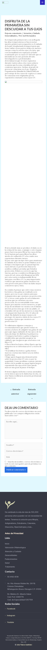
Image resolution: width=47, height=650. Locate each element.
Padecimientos (11, 559)
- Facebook (10, 609)
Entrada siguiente (31, 390)
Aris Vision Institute (24, 645)
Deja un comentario (13, 33)
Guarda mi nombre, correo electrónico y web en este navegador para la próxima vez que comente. (23, 464)
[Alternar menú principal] (42, 2)
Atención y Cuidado (32, 33)
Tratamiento (10, 567)
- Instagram (10, 615)
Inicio (7, 544)
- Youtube (9, 622)
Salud (7, 563)
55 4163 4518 (12, 577)
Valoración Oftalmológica (15, 547)
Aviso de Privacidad (14, 533)
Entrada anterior (15, 390)
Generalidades (11, 36)
